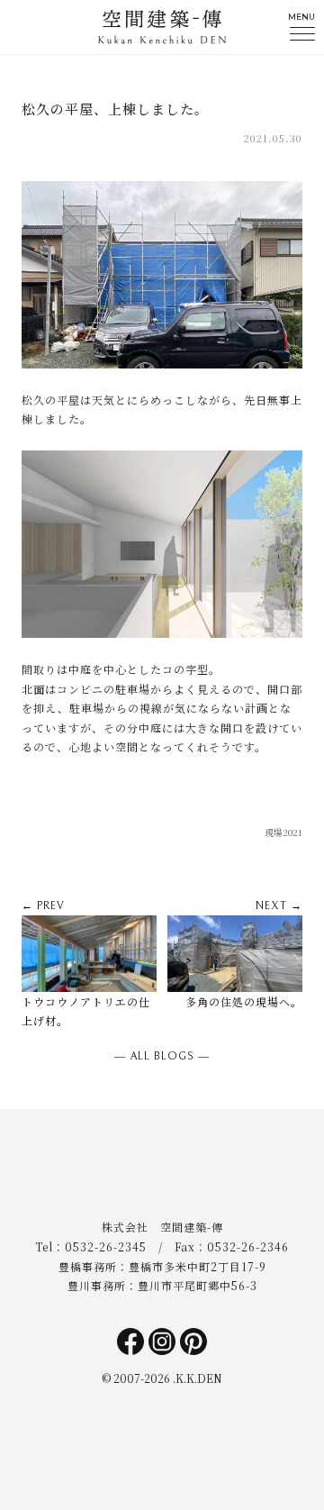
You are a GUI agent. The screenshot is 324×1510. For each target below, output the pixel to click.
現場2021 (283, 832)
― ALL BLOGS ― (162, 1056)
